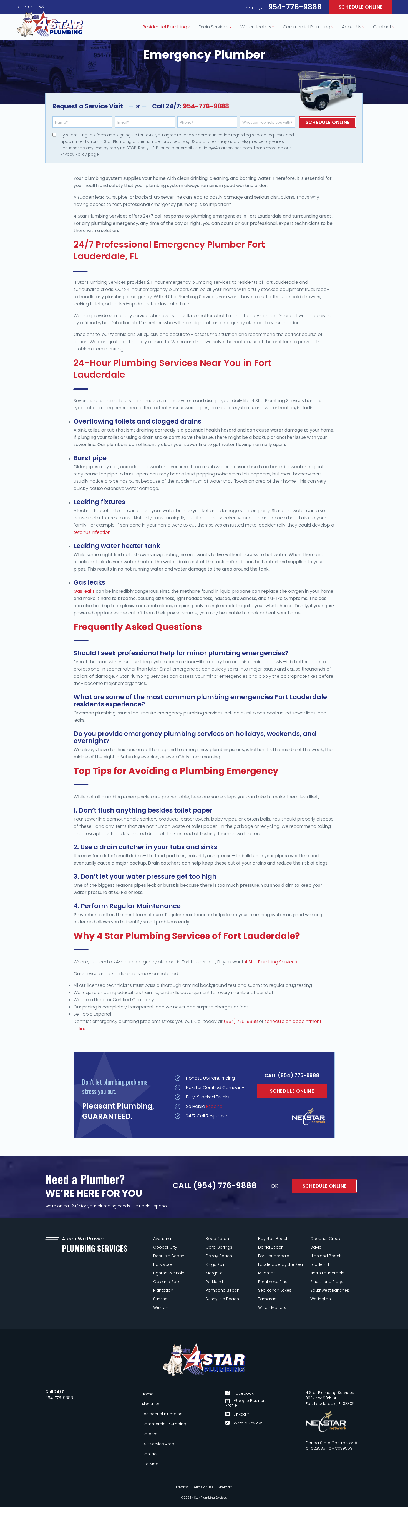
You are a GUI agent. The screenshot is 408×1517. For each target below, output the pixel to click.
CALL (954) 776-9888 (292, 1075)
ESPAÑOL (41, 7)
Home (147, 1394)
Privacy (182, 1487)
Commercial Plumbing (306, 27)
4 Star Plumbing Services (271, 962)
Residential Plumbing (165, 27)
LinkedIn (241, 1413)
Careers (149, 1434)
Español (214, 1106)
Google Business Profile (246, 1403)
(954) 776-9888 (241, 1021)
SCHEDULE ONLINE (361, 7)
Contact (382, 27)
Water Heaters (255, 27)
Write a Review (248, 1422)
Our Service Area (158, 1444)
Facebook (244, 1393)
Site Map (150, 1464)
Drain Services (214, 27)
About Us (351, 27)
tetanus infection (92, 532)
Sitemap (225, 1487)
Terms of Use (203, 1487)
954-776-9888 (284, 7)
